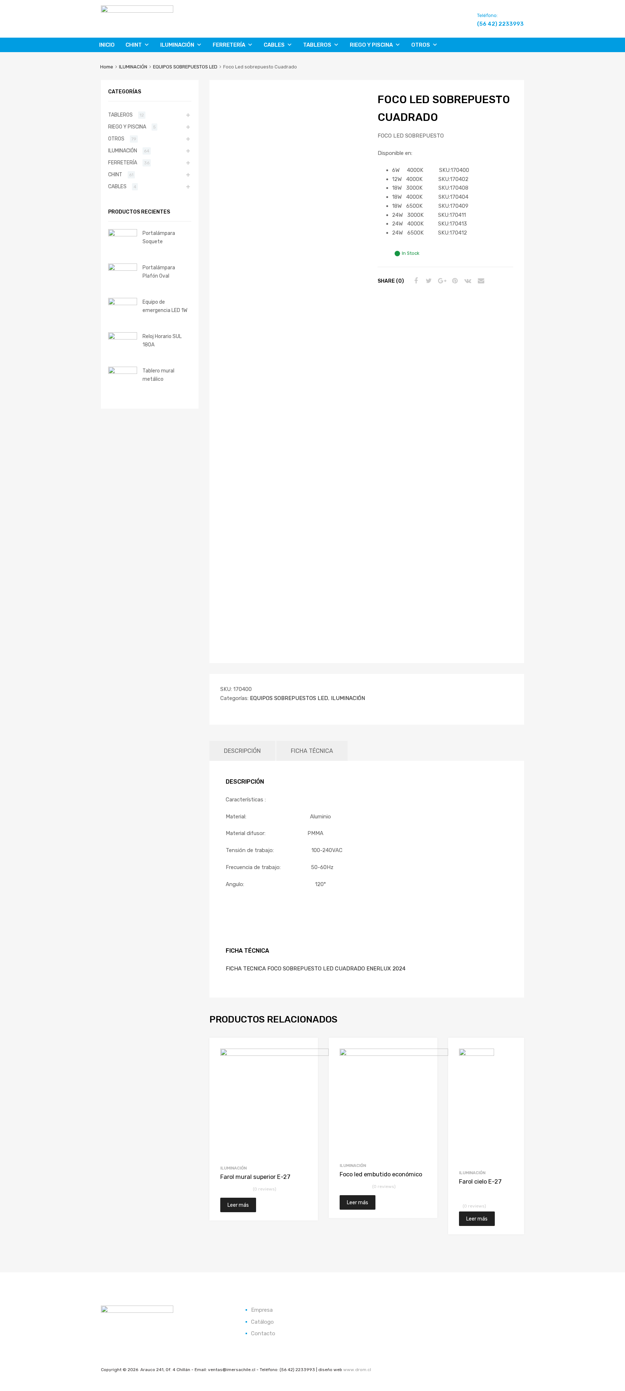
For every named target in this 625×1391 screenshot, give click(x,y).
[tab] (242, 751)
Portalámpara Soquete (159, 237)
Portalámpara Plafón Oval (159, 272)
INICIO (107, 45)
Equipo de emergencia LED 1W (165, 306)
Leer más (238, 1205)
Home (106, 66)
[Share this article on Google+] (441, 281)
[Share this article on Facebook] (415, 281)
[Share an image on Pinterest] (454, 281)
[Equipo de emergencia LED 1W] (122, 303)
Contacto (263, 1333)
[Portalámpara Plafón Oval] (122, 269)
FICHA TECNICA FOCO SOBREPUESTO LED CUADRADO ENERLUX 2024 (315, 968)
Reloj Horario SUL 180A (162, 340)
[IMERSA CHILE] (137, 11)
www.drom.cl (357, 1369)
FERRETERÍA (229, 45)
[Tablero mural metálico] (122, 372)
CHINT (134, 45)
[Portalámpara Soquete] (122, 234)
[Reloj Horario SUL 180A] (122, 338)
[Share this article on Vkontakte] (467, 281)
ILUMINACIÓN (177, 45)
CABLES (274, 45)
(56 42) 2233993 (495, 24)
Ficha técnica (312, 750)
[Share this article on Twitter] (428, 281)
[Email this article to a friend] (480, 281)
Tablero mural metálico (158, 375)
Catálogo (262, 1322)
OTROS (420, 45)
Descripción (242, 750)
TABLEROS (317, 45)
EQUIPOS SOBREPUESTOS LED (185, 66)
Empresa (262, 1310)
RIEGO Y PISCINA (371, 45)
